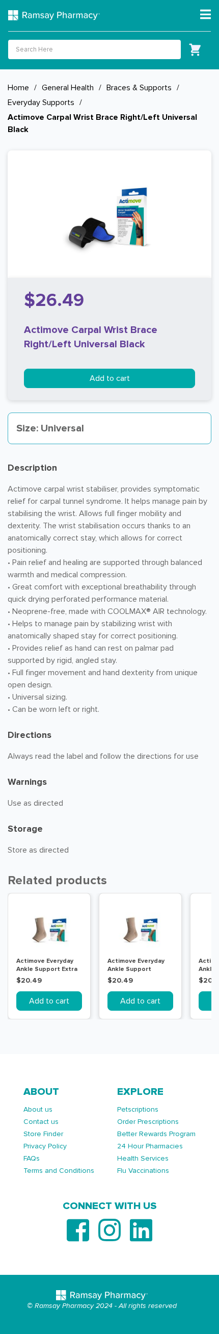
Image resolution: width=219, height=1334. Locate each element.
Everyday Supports (41, 102)
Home (18, 88)
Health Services (143, 1158)
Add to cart (110, 378)
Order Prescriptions (148, 1121)
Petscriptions (137, 1109)
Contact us (41, 1121)
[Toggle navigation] (205, 14)
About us (37, 1109)
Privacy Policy (45, 1146)
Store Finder (43, 1134)
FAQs (31, 1158)
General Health (68, 88)
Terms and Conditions (58, 1170)
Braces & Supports (139, 88)
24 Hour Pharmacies (150, 1146)
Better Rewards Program (156, 1134)
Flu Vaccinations (143, 1170)
